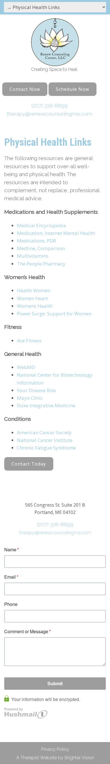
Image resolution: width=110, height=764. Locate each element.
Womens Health (34, 306)
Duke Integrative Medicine (46, 405)
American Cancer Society (44, 432)
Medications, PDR (36, 240)
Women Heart (32, 298)
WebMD (26, 367)
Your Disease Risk (36, 390)
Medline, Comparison (41, 248)
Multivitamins (32, 256)
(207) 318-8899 (49, 105)
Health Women (33, 290)
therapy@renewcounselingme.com (49, 114)
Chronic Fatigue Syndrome (46, 447)
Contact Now (25, 89)
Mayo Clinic (30, 398)
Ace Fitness (29, 340)
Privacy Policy (55, 749)
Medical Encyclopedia (41, 225)
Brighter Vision (79, 757)
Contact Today (29, 464)
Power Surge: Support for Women (54, 313)
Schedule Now (72, 89)
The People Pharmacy (41, 263)
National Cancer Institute (44, 440)
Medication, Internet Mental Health (56, 233)
